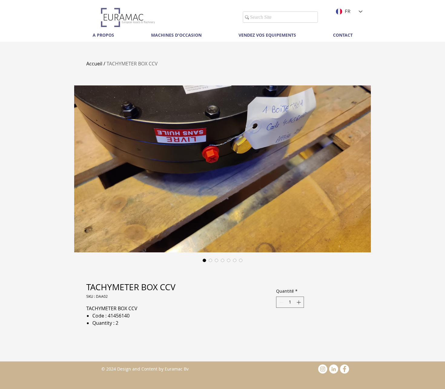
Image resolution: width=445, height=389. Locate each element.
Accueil (94, 63)
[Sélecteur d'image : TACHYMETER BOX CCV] (204, 260)
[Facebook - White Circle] (344, 369)
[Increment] (299, 302)
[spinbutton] (290, 302)
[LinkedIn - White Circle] (333, 369)
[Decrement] (281, 302)
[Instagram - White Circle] (322, 369)
